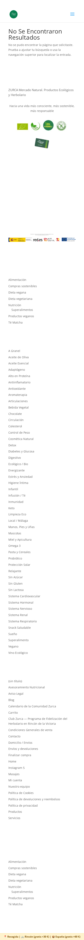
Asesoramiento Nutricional (26, 687)
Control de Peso (19, 432)
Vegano (13, 646)
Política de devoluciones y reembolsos (34, 799)
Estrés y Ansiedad (20, 477)
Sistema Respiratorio (22, 621)
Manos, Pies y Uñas (21, 527)
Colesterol (15, 426)
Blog (11, 700)
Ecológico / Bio (18, 464)
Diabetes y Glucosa (21, 451)
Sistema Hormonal (20, 602)
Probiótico (15, 558)
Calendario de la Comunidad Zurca (32, 706)
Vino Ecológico (18, 653)
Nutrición (14, 305)
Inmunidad (15, 502)
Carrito (13, 712)
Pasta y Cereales (19, 552)
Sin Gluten (15, 583)
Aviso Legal (15, 694)
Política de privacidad (23, 805)
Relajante (14, 571)
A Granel (14, 351)
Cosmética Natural (21, 439)
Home (12, 761)
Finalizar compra (19, 755)
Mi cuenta (15, 780)
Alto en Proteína (19, 376)
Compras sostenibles (22, 286)
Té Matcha (15, 322)
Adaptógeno (16, 370)
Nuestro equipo (19, 786)
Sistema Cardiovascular (24, 596)
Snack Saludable (19, 628)
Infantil (13, 489)
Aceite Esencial (18, 363)
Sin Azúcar (15, 577)
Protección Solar (19, 565)
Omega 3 (14, 546)
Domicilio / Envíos (20, 743)
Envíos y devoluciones (23, 749)
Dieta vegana (17, 292)
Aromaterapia (17, 395)
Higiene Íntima (18, 483)
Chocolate (15, 414)
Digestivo (14, 458)
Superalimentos (22, 310)
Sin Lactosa (16, 590)
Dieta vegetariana (20, 299)
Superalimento (18, 640)
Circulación (16, 420)
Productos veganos (21, 316)
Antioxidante (17, 389)
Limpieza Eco (17, 514)
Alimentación (17, 280)
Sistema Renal (18, 615)
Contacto (14, 736)
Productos (15, 812)
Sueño (12, 634)
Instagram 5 (16, 768)
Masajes (14, 774)
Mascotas (14, 533)
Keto (11, 508)
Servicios (14, 818)
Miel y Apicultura (20, 539)
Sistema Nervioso (20, 609)
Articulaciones (18, 401)
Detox (12, 445)
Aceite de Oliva (18, 357)
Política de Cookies (21, 793)
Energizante (16, 470)
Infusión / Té (16, 495)
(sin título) (15, 681)
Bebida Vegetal (18, 407)
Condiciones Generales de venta (30, 730)
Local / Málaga (18, 520)
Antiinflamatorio (19, 382)
